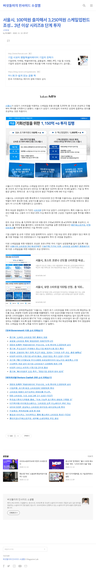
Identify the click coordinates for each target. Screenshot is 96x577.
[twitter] (8, 566)
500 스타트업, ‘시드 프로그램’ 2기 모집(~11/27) (31, 395)
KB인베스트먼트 (78, 225)
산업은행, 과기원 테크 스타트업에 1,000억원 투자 (32, 388)
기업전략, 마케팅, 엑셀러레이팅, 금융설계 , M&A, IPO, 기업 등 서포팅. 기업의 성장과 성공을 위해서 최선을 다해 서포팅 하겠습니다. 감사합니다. (40, 62)
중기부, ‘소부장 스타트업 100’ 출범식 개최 (28, 337)
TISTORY (6, 556)
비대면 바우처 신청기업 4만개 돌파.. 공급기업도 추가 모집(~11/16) (40, 356)
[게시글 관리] (18, 436)
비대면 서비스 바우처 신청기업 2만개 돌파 (29, 367)
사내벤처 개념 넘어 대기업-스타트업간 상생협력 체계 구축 (36, 363)
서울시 (9, 105)
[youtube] (20, 566)
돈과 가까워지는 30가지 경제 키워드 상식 (27, 79)
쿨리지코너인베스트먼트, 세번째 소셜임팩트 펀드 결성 (34, 418)
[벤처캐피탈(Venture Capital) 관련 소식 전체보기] (29, 377)
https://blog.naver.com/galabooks (22, 72)
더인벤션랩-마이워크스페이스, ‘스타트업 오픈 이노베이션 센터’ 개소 (40, 403)
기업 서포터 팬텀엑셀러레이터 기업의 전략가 (30, 57)
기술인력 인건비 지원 (51, 246)
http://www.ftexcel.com (17, 53)
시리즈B (37, 210)
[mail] (25, 566)
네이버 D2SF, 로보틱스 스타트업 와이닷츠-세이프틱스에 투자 (37, 407)
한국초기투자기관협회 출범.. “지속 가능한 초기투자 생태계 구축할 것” (41, 399)
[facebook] (3, 566)
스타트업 (6, 30)
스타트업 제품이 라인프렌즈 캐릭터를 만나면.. (30, 392)
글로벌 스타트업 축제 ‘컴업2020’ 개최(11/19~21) (31, 341)
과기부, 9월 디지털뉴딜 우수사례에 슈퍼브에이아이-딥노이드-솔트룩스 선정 (44, 360)
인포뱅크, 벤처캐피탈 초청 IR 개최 (25, 411)
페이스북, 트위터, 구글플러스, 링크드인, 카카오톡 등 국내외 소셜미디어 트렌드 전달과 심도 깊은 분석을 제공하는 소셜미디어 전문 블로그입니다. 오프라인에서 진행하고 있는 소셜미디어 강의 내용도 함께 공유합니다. (44, 505)
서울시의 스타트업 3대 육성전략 (24, 246)
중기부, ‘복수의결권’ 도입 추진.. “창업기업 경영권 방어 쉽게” (37, 371)
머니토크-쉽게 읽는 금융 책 (22, 75)
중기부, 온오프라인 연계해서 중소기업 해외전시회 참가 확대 (37, 348)
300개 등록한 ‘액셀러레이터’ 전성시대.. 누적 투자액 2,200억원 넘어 (40, 345)
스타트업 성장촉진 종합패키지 (76, 246)
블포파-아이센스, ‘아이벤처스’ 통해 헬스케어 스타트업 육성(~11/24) (40, 414)
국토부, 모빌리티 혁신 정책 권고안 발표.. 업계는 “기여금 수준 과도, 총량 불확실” (46, 352)
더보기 (90, 456)
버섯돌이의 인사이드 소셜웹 (21, 5)
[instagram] (14, 566)
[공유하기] (14, 436)
